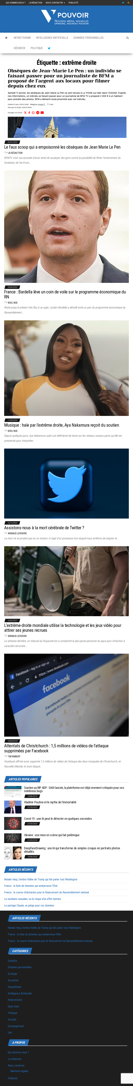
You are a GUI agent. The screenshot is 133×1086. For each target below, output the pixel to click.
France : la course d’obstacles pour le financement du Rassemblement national (46, 892)
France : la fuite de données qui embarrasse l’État (30, 885)
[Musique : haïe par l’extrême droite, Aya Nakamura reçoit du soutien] (66, 368)
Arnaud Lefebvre (17, 533)
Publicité (73, 2)
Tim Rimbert (14, 756)
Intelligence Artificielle (52, 37)
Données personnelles (88, 37)
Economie (13, 980)
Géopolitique (14, 987)
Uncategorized (16, 1026)
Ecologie (12, 973)
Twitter (123, 3)
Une (10, 1032)
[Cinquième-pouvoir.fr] (6, 38)
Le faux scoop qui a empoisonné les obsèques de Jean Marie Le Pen (62, 147)
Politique (36, 48)
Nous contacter (54, 2)
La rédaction (35, 2)
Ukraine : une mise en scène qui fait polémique (51, 835)
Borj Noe (13, 302)
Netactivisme (22, 37)
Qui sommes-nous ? (15, 2)
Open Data (13, 1006)
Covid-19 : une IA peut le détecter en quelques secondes (58, 818)
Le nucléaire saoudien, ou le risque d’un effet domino (32, 899)
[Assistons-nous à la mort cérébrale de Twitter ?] (66, 483)
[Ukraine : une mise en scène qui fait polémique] (12, 838)
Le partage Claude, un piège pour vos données (29, 905)
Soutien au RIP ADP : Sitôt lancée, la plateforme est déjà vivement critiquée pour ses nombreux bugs (74, 789)
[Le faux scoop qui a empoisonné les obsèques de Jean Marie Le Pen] (66, 102)
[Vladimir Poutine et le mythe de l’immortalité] (12, 806)
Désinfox (19, 48)
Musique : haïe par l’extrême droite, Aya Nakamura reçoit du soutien (61, 425)
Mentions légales (19, 1071)
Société (12, 1019)
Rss (128, 3)
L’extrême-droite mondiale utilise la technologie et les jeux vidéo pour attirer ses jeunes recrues (62, 628)
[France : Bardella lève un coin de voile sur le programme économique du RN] (66, 226)
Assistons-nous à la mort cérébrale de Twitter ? (44, 527)
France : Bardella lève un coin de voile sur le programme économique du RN (65, 294)
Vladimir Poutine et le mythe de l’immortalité (50, 802)
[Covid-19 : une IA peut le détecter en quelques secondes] (12, 823)
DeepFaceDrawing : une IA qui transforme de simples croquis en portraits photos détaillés (72, 849)
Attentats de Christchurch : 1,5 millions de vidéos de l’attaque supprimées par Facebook (56, 748)
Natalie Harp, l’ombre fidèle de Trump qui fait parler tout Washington (40, 879)
